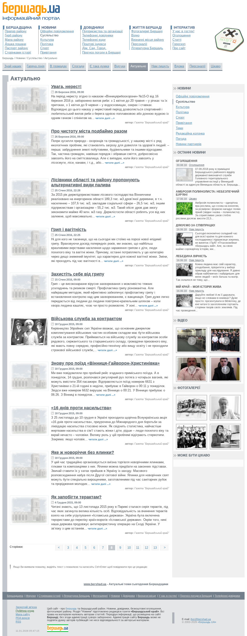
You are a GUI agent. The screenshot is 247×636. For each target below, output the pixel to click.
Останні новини (192, 152)
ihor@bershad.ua (201, 619)
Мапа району (14, 39)
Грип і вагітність (68, 229)
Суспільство (49, 35)
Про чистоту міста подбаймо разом (89, 131)
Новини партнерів (188, 144)
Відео (135, 35)
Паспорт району (16, 48)
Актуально (138, 66)
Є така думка (99, 66)
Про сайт (178, 48)
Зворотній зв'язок (26, 607)
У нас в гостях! (183, 31)
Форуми (31, 595)
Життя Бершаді (147, 27)
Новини (48, 27)
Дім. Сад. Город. (94, 48)
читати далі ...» (105, 118)
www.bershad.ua (95, 584)
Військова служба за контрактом (86, 318)
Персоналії (139, 44)
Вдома (179, 66)
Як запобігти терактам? (76, 497)
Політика (46, 44)
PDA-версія (23, 617)
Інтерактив (184, 27)
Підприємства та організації (102, 31)
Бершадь (71, 608)
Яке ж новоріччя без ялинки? (82, 452)
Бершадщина (19, 27)
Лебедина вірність (191, 256)
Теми (179, 128)
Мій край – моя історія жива (198, 286)
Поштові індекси (94, 44)
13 (155, 547)
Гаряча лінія (35, 66)
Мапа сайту (23, 614)
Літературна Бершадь (147, 48)
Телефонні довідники (97, 35)
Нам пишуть (160, 66)
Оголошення (181, 35)
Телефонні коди (93, 39)
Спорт (44, 48)
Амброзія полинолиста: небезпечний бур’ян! (207, 193)
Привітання (48, 52)
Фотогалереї (189, 388)
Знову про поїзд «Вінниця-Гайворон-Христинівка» (105, 363)
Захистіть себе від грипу (77, 274)
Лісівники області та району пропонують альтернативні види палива (95, 182)
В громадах (58, 66)
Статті (176, 39)
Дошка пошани (15, 44)
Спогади (78, 66)
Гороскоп (178, 44)
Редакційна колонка (190, 133)
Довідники (93, 27)
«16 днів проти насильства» (81, 407)
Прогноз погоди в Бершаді (101, 52)
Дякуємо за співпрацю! (195, 225)
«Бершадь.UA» (207, 622)
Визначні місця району (147, 39)
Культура (47, 39)
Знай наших (12, 66)
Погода (181, 139)
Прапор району (16, 31)
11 (137, 547)
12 (146, 547)
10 (129, 547)
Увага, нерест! (66, 86)
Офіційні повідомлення (57, 31)
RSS (18, 621)
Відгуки (119, 66)
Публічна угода (25, 610)
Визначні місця (147, 595)
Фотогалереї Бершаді (147, 31)
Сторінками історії (18, 52)
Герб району (13, 35)
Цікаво (215, 66)
